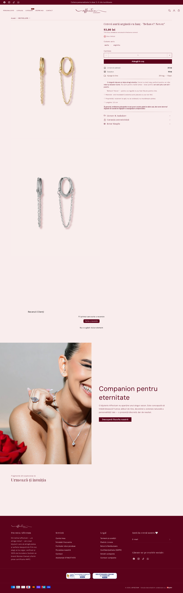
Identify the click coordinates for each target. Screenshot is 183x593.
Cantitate (107, 51)
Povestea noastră (63, 550)
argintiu (117, 45)
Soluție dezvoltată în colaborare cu (153, 587)
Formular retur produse (66, 546)
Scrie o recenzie (91, 321)
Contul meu (60, 538)
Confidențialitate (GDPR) (111, 550)
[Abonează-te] (169, 539)
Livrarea (113, 32)
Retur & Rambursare (109, 546)
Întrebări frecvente (64, 542)
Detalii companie (107, 554)
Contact (59, 554)
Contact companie (108, 558)
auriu (107, 45)
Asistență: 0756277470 (66, 558)
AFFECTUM (135, 587)
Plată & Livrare (106, 542)
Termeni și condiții (108, 538)
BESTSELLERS (23, 18)
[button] (169, 10)
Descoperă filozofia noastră (115, 419)
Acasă (13, 18)
